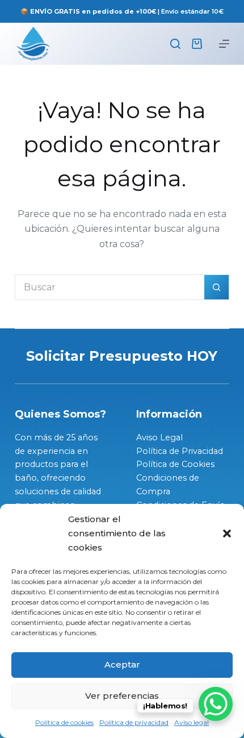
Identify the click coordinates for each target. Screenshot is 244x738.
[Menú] (224, 44)
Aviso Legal (159, 437)
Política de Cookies (175, 464)
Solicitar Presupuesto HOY (121, 356)
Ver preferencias (122, 695)
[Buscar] (175, 44)
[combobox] (109, 287)
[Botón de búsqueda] (216, 287)
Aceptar (122, 664)
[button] (227, 533)
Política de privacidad (134, 722)
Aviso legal (191, 722)
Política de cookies (64, 722)
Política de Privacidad (179, 451)
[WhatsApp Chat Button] (216, 704)
